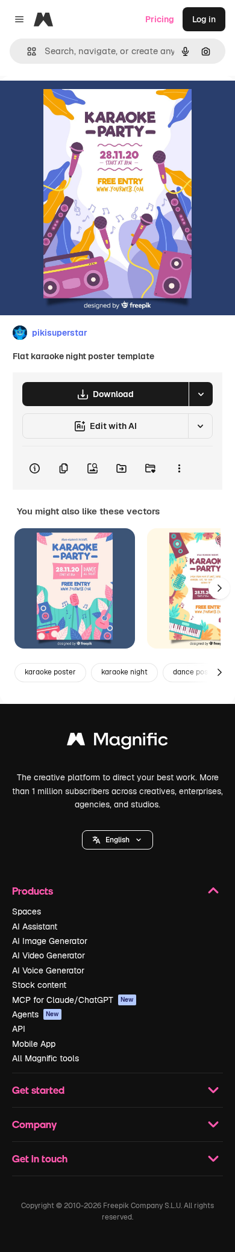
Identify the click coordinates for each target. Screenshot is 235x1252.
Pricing (159, 19)
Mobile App (33, 1043)
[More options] (179, 468)
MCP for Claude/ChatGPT (73, 1000)
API (18, 1028)
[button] (117, 840)
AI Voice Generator (48, 970)
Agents (35, 1014)
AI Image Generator (49, 941)
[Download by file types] (201, 394)
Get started (38, 1090)
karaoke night (124, 672)
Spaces (26, 911)
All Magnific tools (45, 1058)
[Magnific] (117, 742)
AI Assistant (34, 926)
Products (32, 890)
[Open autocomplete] (26, 51)
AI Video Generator (48, 955)
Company (34, 1124)
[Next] (219, 588)
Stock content (39, 984)
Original (77, 103)
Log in (204, 19)
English (117, 840)
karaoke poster (50, 672)
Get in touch (39, 1158)
